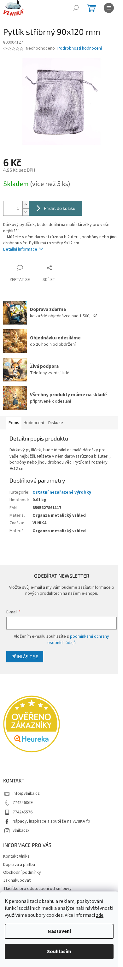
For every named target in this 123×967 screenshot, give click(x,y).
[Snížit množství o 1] (25, 212)
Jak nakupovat (17, 880)
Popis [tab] (14, 423)
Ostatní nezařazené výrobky (61, 492)
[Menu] (108, 8)
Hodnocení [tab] (34, 423)
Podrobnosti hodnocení (79, 49)
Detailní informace (20, 249)
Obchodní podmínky (22, 872)
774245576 (22, 812)
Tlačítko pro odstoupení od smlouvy (37, 888)
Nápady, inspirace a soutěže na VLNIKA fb (51, 821)
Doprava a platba (19, 864)
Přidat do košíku (59, 208)
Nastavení (59, 931)
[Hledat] (75, 8)
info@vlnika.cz (26, 793)
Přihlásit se (24, 656)
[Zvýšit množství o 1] (25, 204)
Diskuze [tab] (55, 423)
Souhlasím (59, 951)
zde (99, 915)
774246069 (22, 803)
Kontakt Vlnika (16, 856)
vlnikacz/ (21, 830)
